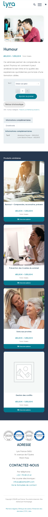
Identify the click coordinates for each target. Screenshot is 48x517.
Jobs (29, 511)
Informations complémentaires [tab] (18, 120)
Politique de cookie (25, 509)
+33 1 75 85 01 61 (24, 475)
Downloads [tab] (10, 126)
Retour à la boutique (14, 104)
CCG (25, 511)
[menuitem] (33, 4)
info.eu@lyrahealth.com (24, 482)
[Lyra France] (20, 4)
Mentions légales (12, 509)
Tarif (9, 83)
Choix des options (25, 219)
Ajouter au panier (26, 96)
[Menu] (38, 4)
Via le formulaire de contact (24, 485)
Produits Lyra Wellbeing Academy (29, 110)
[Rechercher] (33, 4)
